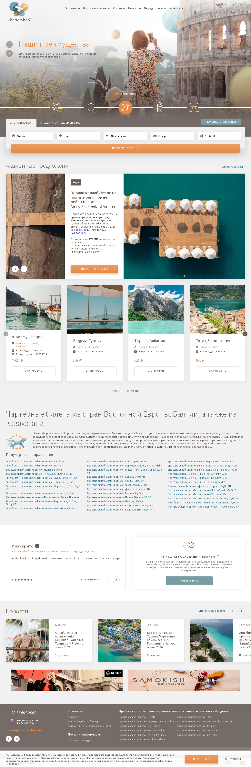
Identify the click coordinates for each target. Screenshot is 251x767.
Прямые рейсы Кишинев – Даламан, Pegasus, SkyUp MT (199, 486)
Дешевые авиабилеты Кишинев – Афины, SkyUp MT (116, 481)
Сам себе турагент (49, 44)
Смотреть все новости (212, 610)
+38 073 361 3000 (27, 720)
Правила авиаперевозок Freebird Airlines (142, 739)
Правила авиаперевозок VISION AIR (197, 730)
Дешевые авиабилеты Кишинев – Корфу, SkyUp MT (116, 476)
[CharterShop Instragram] (17, 739)
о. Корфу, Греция (27, 336)
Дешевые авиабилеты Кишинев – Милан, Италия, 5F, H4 (119, 497)
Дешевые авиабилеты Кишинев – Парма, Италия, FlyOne (200, 461)
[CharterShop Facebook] (9, 739)
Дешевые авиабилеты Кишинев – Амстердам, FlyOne (117, 461)
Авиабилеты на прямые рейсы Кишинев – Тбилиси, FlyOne (39, 482)
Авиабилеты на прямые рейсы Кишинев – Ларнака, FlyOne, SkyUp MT (44, 487)
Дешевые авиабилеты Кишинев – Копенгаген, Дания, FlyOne (202, 469)
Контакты (176, 8)
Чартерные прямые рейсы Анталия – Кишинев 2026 (197, 478)
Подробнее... (79, 233)
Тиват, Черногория (213, 340)
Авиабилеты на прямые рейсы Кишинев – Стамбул (35, 461)
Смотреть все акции (233, 167)
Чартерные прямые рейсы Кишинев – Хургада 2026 (197, 494)
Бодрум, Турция (87, 340)
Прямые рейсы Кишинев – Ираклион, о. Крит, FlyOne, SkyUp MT (204, 506)
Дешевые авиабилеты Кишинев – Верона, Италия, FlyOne (120, 505)
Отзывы (119, 8)
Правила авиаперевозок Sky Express (139, 726)
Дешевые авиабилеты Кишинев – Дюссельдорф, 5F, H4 (118, 489)
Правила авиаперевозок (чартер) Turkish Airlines (147, 721)
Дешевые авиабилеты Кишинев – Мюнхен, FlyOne (115, 501)
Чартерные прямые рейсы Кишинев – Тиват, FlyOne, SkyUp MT (203, 498)
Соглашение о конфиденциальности (89, 726)
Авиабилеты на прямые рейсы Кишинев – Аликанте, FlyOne (40, 493)
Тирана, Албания (149, 340)
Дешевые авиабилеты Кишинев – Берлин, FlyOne (115, 493)
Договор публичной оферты (85, 721)
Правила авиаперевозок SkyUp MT (196, 726)
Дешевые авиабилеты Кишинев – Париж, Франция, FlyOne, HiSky (124, 465)
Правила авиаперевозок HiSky (194, 717)
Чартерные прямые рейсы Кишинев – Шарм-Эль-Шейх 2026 (202, 490)
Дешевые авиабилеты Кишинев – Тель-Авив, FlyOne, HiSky (39, 473)
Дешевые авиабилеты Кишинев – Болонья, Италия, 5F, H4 (120, 509)
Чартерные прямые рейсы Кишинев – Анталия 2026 (197, 473)
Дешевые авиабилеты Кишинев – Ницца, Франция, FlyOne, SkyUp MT (124, 471)
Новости (134, 8)
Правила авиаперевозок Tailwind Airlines (142, 735)
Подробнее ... (63, 655)
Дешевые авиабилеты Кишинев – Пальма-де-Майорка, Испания (42, 497)
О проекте (72, 8)
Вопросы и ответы (96, 8)
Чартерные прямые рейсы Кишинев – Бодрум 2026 (197, 482)
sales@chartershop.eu (25, 730)
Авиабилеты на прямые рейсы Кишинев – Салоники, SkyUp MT (204, 502)
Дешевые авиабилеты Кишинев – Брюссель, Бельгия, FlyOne (203, 465)
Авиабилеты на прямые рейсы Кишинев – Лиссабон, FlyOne (40, 508)
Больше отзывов (90, 579)
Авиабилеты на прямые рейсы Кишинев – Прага (33, 465)
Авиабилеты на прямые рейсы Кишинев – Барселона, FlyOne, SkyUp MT (41, 503)
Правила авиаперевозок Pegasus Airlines (142, 730)
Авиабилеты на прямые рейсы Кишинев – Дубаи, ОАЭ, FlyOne (41, 478)
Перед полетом (155, 8)
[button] (9, 44)
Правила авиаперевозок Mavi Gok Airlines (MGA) (204, 721)
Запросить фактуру (79, 740)
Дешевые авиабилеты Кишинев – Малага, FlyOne (34, 469)
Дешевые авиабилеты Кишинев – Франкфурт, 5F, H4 (117, 485)
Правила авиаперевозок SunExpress (197, 735)
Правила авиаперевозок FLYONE (137, 717)
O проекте (74, 717)
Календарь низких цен (221, 121)
